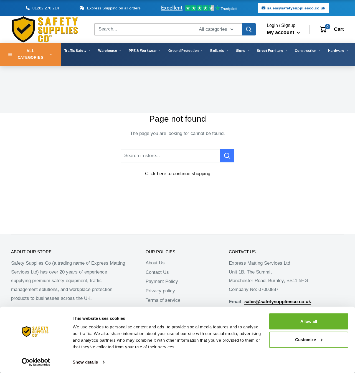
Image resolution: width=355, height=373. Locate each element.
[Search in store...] (227, 155)
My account (281, 32)
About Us (155, 262)
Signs (240, 51)
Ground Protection (183, 51)
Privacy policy (160, 290)
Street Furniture (270, 51)
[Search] (249, 29)
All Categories (31, 54)
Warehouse (107, 51)
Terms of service (163, 300)
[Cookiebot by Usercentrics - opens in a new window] (36, 362)
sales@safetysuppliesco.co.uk (296, 8)
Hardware (336, 51)
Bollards (217, 51)
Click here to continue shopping (177, 173)
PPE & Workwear (143, 51)
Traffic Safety (75, 51)
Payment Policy (162, 281)
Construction (305, 51)
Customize (305, 339)
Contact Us (157, 272)
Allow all (308, 321)
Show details (85, 362)
